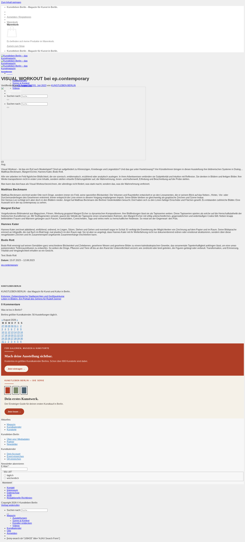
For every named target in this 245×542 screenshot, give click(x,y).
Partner (10, 442)
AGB (9, 495)
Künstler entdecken (22, 523)
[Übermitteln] (8, 513)
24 (3, 338)
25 (6, 338)
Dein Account (13, 454)
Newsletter (12, 444)
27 (3, 326)
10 (3, 332)
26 (9, 338)
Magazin (11, 424)
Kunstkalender (14, 427)
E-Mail (5, 466)
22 (18, 335)
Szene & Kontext (20, 83)
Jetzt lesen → (14, 411)
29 (9, 326)
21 (15, 335)
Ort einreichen (14, 459)
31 (15, 326)
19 (9, 335)
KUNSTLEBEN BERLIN (63, 85)
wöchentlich (12, 478)
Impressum (12, 490)
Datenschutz (13, 493)
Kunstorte (11, 429)
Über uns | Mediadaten (18, 439)
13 (12, 332)
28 (6, 326)
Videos (16, 525)
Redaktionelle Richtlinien (19, 498)
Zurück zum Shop (16, 46)
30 (12, 326)
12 (9, 332)
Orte (9, 531)
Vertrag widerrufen (10, 505)
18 (6, 335)
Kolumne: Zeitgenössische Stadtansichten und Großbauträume (32, 296)
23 (21, 335)
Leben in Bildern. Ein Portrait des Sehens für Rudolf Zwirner (31, 299)
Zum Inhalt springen (11, 2)
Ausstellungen (6, 72)
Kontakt (10, 487)
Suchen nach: (14, 510)
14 (15, 332)
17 (3, 335)
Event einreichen (15, 456)
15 (18, 332)
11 (6, 332)
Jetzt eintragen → (16, 369)
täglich (9, 475)
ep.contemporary (9, 265)
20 (12, 335)
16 (21, 332)
